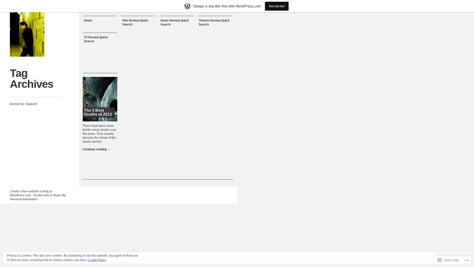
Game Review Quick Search (174, 22)
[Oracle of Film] (27, 34)
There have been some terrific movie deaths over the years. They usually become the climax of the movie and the (99, 133)
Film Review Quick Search (135, 22)
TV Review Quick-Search (96, 39)
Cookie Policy (97, 260)
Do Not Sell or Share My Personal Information (38, 197)
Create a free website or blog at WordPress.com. (31, 193)
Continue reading (96, 149)
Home (88, 20)
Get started (277, 6)
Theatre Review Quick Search (214, 22)
